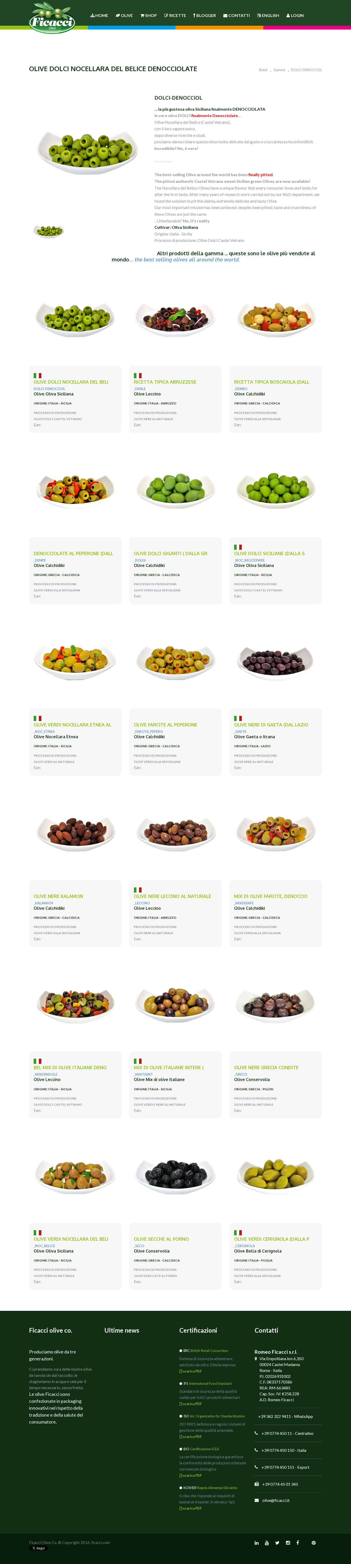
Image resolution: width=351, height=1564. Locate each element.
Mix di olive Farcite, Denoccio (271, 896)
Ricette (177, 15)
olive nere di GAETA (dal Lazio (271, 724)
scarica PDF (192, 1371)
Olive (127, 15)
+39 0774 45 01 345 (280, 1484)
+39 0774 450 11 (277, 1433)
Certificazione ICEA (204, 1449)
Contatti (239, 15)
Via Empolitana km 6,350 (281, 1358)
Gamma (279, 70)
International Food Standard (210, 1383)
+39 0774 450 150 (278, 1450)
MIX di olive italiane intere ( (169, 1067)
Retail (263, 70)
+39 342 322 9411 (274, 1416)
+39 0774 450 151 (278, 1467)
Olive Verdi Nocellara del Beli (71, 1239)
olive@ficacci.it (276, 1500)
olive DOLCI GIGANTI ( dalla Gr (170, 553)
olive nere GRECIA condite (266, 1067)
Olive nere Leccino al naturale (172, 896)
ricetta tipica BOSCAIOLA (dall (271, 382)
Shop (151, 15)
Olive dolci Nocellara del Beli (71, 382)
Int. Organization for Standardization (217, 1416)
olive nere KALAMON (58, 896)
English (270, 15)
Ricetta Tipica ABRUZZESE (165, 382)
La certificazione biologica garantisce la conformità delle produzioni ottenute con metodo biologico (212, 1462)
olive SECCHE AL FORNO (161, 1239)
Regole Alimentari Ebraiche (217, 1488)
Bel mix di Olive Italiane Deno (70, 1067)
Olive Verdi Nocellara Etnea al (72, 724)
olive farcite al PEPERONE (165, 724)
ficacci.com (100, 1542)
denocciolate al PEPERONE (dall (73, 553)
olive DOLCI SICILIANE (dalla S (269, 553)
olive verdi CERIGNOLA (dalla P (271, 1239)
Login (297, 15)
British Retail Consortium (209, 1351)
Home (101, 15)
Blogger (206, 15)
